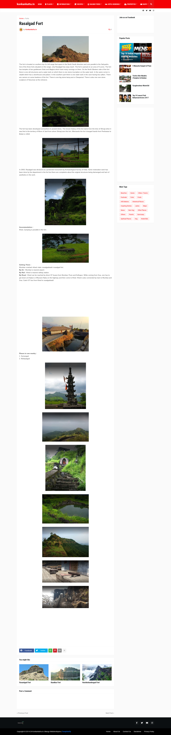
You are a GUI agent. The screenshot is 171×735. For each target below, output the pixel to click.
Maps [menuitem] (145, 4)
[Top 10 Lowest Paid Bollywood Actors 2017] (125, 98)
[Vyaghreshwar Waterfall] (125, 88)
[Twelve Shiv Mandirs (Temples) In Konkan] (125, 78)
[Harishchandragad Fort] (97, 672)
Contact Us (127, 731)
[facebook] (143, 10)
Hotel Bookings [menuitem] (114, 4)
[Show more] (64, 651)
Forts (27, 18)
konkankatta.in (26, 4)
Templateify (66, 731)
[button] (151, 4)
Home (21, 18)
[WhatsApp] (50, 651)
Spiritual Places (126, 219)
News (123, 210)
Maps (145, 206)
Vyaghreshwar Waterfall (140, 86)
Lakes (137, 206)
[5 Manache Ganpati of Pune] (125, 68)
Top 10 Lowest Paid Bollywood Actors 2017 (140, 96)
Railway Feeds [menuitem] (95, 4)
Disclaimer (137, 731)
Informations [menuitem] (64, 4)
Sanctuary (140, 214)
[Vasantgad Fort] (34, 672)
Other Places (142, 210)
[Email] (60, 651)
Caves (132, 193)
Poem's (131, 214)
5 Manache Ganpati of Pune (141, 66)
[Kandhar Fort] (65, 672)
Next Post (109, 713)
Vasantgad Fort (25, 682)
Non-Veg (131, 210)
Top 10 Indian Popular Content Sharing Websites (135, 55)
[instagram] (153, 10)
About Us (116, 731)
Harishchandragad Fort (91, 682)
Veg (136, 219)
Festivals (124, 197)
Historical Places (138, 201)
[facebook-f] (137, 723)
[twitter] (146, 10)
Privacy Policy (149, 731)
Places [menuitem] (49, 4)
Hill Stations (125, 201)
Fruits (139, 197)
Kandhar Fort (56, 682)
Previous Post (23, 713)
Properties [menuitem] (131, 4)
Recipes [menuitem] (80, 4)
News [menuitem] (40, 4)
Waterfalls (144, 219)
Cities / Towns (143, 193)
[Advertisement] (56, 89)
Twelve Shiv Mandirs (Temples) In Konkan (139, 77)
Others (123, 214)
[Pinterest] (55, 651)
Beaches (124, 193)
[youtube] (150, 10)
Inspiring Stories (126, 206)
